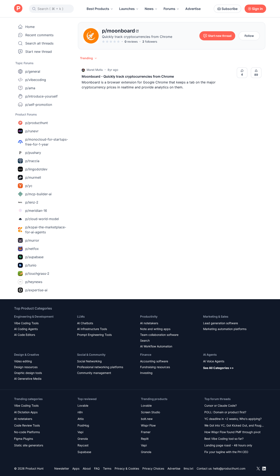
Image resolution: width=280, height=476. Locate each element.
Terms (107, 468)
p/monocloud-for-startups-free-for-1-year (46, 141)
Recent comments (39, 35)
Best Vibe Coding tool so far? (224, 438)
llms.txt (188, 468)
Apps (75, 468)
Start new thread (38, 51)
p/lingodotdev (36, 169)
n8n (80, 412)
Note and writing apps (155, 329)
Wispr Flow (148, 425)
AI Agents (210, 354)
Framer (145, 432)
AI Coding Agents (26, 329)
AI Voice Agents (213, 361)
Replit (145, 438)
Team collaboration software (159, 334)
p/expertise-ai (36, 290)
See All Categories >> (218, 368)
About (87, 468)
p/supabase (34, 257)
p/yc (28, 186)
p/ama (30, 88)
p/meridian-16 (36, 210)
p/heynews (33, 282)
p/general (32, 71)
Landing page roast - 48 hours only (228, 445)
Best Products (98, 9)
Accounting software (154, 361)
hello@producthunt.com (229, 468)
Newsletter (61, 468)
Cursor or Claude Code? (220, 405)
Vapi (80, 432)
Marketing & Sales (215, 316)
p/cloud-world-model (42, 219)
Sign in (257, 9)
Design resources (26, 367)
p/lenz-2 (31, 202)
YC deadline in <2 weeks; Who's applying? (233, 419)
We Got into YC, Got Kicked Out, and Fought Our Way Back (234, 426)
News (149, 9)
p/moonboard (118, 31)
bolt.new (147, 419)
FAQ (97, 468)
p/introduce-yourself (41, 96)
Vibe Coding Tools (26, 323)
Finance (145, 354)
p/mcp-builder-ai (38, 194)
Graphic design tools (28, 373)
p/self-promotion (38, 104)
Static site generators (28, 445)
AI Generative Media (27, 378)
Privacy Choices (153, 468)
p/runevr (32, 131)
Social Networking (89, 361)
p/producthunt (36, 123)
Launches (127, 9)
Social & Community (91, 354)
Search (145, 340)
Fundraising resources (155, 367)
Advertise (193, 9)
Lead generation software (220, 323)
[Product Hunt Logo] (18, 8)
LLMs (81, 316)
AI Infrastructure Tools (92, 329)
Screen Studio (150, 412)
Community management (94, 373)
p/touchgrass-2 (37, 273)
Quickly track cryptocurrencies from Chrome (137, 37)
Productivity (149, 316)
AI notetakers (149, 323)
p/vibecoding (35, 80)
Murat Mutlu (95, 69)
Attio (81, 419)
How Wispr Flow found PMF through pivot (232, 432)
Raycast (83, 445)
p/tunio (30, 265)
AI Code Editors (24, 334)
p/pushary (33, 153)
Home (30, 27)
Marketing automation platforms (224, 329)
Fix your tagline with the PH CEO (226, 452)
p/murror (32, 240)
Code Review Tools (27, 425)
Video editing (23, 361)
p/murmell (33, 177)
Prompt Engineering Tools (94, 334)
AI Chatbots (85, 323)
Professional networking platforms (100, 367)
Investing (146, 373)
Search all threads (39, 43)
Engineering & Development (33, 316)
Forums (169, 9)
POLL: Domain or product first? (225, 412)
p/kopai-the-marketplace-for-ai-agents (45, 229)
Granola (83, 438)
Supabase (84, 452)
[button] (88, 58)
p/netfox (32, 249)
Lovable (83, 405)
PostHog (83, 425)
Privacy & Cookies (127, 468)
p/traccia (32, 161)
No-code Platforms (27, 432)
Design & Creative (26, 354)
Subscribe (230, 9)
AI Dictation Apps (26, 412)
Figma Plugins (23, 438)
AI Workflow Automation (156, 346)
